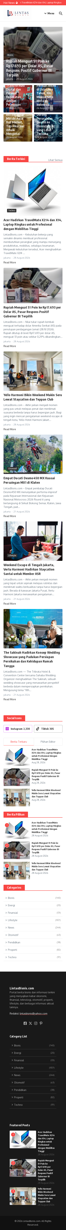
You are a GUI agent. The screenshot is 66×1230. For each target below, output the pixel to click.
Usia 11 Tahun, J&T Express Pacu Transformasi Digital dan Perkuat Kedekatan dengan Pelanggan (15, 89)
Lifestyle (12, 385)
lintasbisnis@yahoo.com (33, 1013)
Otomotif (12, 468)
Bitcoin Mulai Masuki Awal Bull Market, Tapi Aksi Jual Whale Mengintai (15, 124)
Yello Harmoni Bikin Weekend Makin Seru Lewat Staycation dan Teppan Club (46, 793)
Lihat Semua (55, 160)
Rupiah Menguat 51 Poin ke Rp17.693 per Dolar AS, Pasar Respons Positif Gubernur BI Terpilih (30, 67)
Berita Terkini (16, 159)
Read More (10, 262)
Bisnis (10, 55)
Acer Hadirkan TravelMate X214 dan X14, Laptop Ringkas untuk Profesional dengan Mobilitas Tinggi (33, 224)
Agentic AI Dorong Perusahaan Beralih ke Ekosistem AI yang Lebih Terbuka (45, 122)
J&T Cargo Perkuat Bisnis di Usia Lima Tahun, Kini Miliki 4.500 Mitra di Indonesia (46, 93)
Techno (11, 210)
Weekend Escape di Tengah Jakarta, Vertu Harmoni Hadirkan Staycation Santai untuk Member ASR (29, 569)
